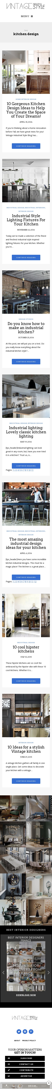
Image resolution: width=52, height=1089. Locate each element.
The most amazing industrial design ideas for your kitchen (26, 543)
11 (32, 470)
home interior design (26, 99)
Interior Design (26, 211)
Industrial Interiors (35, 207)
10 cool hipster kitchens (26, 649)
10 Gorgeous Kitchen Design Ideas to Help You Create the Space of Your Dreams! (26, 109)
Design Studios (26, 319)
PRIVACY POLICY (29, 1040)
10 (29, 470)
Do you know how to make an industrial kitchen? (26, 327)
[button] (49, 973)
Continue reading (26, 146)
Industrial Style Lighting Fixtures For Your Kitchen (26, 220)
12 (35, 582)
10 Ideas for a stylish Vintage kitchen (26, 749)
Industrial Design (15, 207)
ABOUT (17, 1040)
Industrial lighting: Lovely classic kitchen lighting (26, 432)
